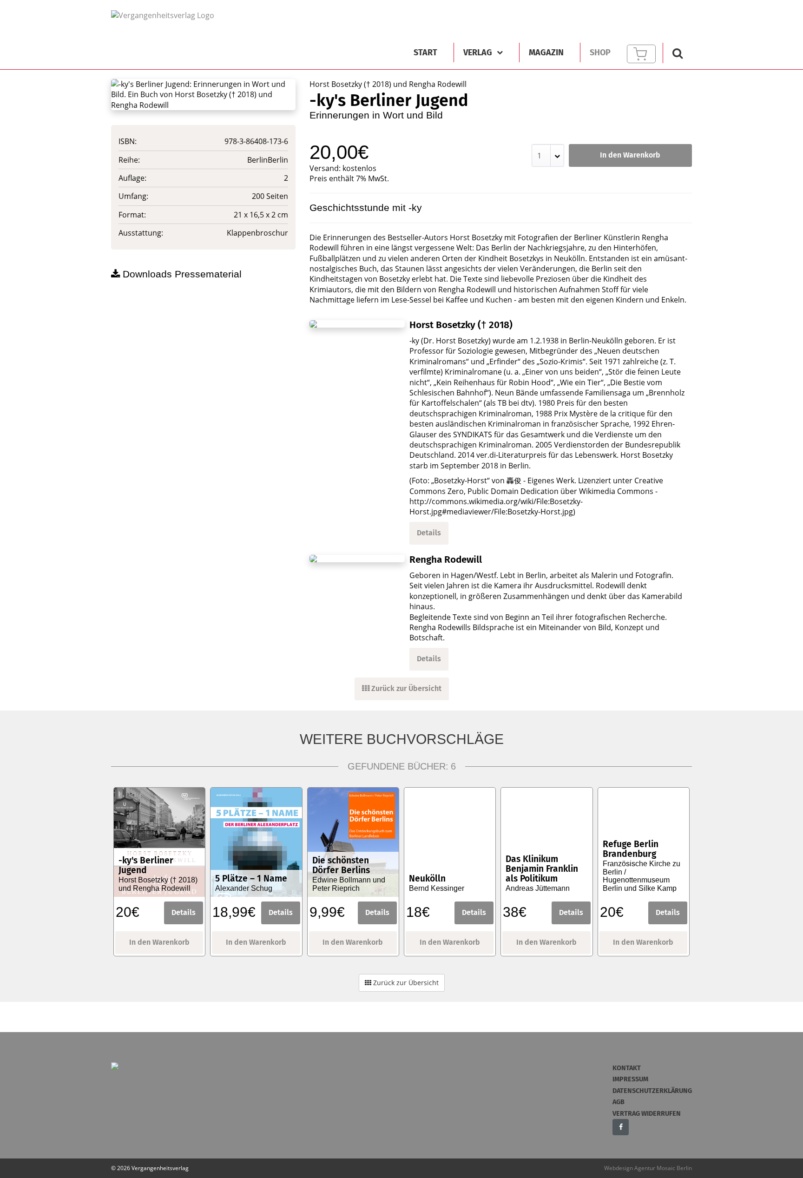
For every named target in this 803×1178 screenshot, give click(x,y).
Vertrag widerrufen (646, 1114)
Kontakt (626, 1068)
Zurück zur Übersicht (405, 688)
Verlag (477, 52)
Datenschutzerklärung (652, 1091)
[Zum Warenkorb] (641, 54)
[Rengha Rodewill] (357, 558)
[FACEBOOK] (620, 1127)
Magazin (546, 52)
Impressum (630, 1079)
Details (429, 532)
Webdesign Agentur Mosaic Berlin (648, 1168)
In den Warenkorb (630, 155)
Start (425, 52)
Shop (600, 52)
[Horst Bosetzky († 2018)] (357, 324)
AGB (618, 1102)
